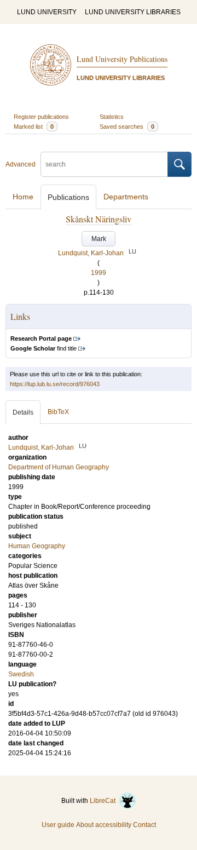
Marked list (34, 126)
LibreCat (104, 801)
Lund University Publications (122, 59)
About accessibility (103, 825)
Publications (68, 197)
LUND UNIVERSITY (47, 12)
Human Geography (36, 546)
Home (23, 196)
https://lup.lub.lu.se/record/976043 (55, 384)
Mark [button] (98, 239)
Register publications (41, 116)
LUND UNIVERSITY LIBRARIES (133, 12)
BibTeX (58, 412)
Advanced (20, 164)
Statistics (112, 116)
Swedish (21, 674)
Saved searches (127, 126)
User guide (58, 825)
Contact (144, 825)
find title (43, 348)
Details (23, 412)
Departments (125, 196)
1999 (98, 273)
